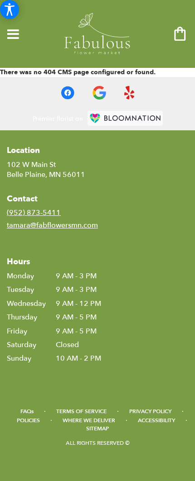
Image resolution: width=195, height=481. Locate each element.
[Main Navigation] (13, 34)
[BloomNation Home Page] (125, 118)
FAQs (27, 411)
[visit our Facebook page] (67, 93)
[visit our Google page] (99, 93)
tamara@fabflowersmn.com (52, 225)
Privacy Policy (150, 411)
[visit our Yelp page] (129, 93)
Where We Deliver (89, 420)
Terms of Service (81, 411)
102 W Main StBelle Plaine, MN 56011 (46, 170)
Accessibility (156, 420)
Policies (28, 420)
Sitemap (97, 428)
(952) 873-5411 (34, 213)
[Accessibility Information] (9, 9)
